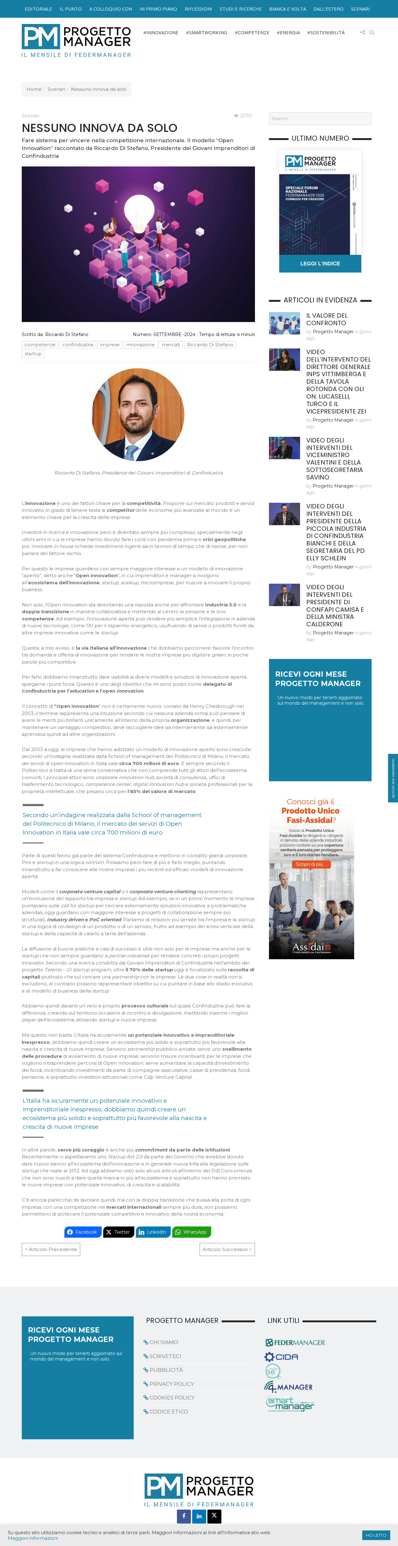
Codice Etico (169, 1411)
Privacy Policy (172, 1383)
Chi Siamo (164, 1342)
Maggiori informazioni (33, 1538)
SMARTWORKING (208, 32)
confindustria (77, 345)
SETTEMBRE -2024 (174, 334)
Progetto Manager (333, 331)
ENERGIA (290, 32)
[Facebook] (184, 1516)
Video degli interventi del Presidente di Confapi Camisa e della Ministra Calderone (335, 606)
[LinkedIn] (199, 1516)
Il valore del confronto (327, 319)
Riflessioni (198, 9)
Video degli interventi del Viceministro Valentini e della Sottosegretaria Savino (334, 459)
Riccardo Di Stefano (66, 334)
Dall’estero (328, 9)
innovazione (141, 345)
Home (34, 89)
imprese (110, 345)
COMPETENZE (253, 32)
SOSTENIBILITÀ (327, 32)
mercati (171, 345)
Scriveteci (165, 1356)
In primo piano (158, 9)
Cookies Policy (172, 1397)
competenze (40, 345)
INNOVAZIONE (162, 32)
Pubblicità (166, 1370)
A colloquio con (110, 9)
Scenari (360, 9)
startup (33, 354)
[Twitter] (214, 1516)
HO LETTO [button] (376, 1535)
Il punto (71, 9)
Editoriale (38, 9)
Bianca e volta (287, 9)
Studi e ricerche (241, 9)
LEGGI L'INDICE (320, 264)
